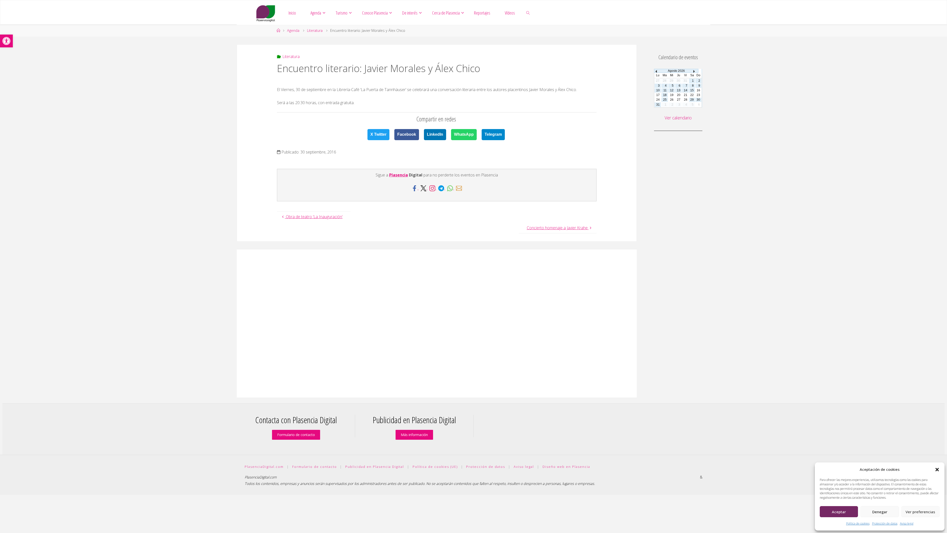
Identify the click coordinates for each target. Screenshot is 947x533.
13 (678, 90)
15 (692, 90)
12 (672, 90)
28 (685, 99)
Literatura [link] (315, 30)
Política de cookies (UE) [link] (435, 466)
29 (692, 99)
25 (665, 99)
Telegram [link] (493, 134)
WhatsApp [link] (464, 134)
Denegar (879, 511)
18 (665, 95)
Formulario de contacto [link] (296, 434)
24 (658, 99)
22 (692, 95)
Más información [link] (414, 434)
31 (658, 104)
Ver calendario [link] (678, 118)
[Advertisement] (437, 323)
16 (698, 90)
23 (698, 95)
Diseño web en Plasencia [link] (566, 466)
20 (678, 95)
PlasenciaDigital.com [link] (264, 466)
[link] (6, 41)
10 (658, 90)
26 (672, 99)
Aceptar (839, 511)
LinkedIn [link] (435, 134)
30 (698, 99)
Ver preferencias (920, 511)
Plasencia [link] (398, 175)
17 (658, 95)
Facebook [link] (406, 134)
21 (685, 95)
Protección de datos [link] (884, 523)
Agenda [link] (293, 30)
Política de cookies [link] (858, 523)
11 (665, 90)
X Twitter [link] (378, 134)
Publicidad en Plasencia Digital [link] (374, 466)
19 (672, 95)
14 (685, 90)
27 (678, 99)
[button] (937, 469)
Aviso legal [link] (906, 523)
